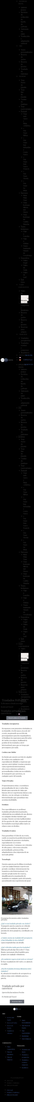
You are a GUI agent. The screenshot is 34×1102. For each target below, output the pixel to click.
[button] (17, 923)
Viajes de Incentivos (25, 293)
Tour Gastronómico (26, 108)
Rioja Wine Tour (25, 197)
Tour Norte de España (23, 83)
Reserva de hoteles (24, 64)
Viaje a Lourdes (26, 233)
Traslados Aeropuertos (25, 339)
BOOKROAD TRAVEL (22, 2)
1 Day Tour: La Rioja (25, 185)
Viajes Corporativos (23, 286)
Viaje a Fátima (25, 241)
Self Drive (23, 281)
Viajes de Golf (25, 274)
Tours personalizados (26, 51)
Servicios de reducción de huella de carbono (24, 19)
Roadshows (25, 353)
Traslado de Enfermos (24, 71)
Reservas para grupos (24, 329)
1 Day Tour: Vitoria (25, 175)
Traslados (23, 334)
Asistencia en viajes (24, 31)
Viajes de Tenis (25, 267)
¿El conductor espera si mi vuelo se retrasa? (17, 959)
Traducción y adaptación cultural (25, 39)
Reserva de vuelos (24, 57)
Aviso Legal (10, 1080)
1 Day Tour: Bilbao (25, 131)
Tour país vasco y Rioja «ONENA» (27, 120)
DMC (20, 46)
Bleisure (22, 76)
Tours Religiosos (25, 228)
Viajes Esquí (25, 261)
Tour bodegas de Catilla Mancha (26, 219)
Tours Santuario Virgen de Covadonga (27, 250)
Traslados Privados (25, 299)
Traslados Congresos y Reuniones (25, 306)
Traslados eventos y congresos (25, 346)
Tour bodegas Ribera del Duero (26, 207)
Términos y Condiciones (13, 1083)
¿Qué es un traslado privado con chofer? (15, 923)
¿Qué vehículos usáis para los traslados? (15, 947)
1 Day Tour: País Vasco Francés (26, 163)
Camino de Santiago (24, 101)
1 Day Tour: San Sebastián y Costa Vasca (26, 146)
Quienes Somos (24, 8)
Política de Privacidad (12, 1085)
